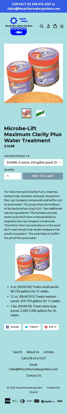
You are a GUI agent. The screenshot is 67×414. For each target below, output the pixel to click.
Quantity (9, 169)
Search (17, 352)
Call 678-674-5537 (33, 358)
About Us (33, 352)
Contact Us (33, 375)
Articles (49, 352)
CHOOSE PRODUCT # (16, 156)
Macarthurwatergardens (29, 387)
